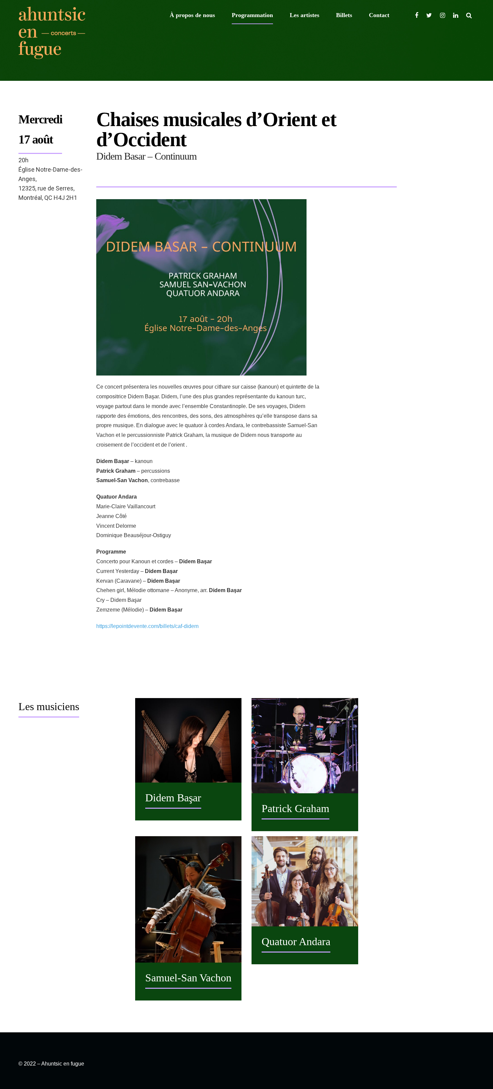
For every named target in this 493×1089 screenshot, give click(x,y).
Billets (344, 15)
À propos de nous (192, 15)
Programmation (252, 15)
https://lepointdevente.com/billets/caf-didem (147, 626)
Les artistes (304, 15)
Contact (379, 15)
